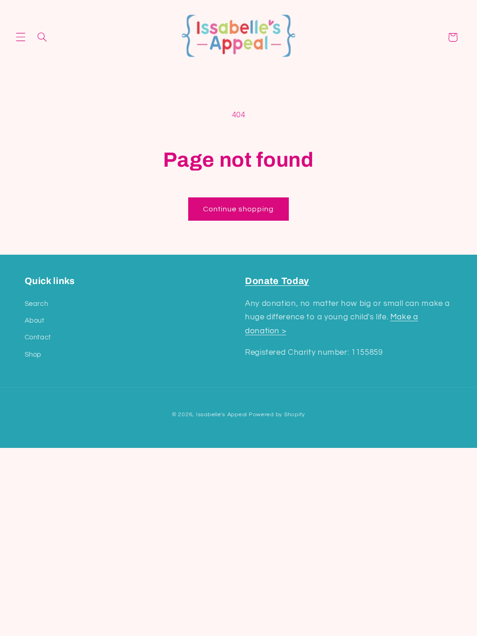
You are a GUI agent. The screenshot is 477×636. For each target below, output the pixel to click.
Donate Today (277, 281)
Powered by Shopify (277, 414)
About (35, 320)
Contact (38, 337)
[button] (20, 37)
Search (36, 303)
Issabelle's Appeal (221, 414)
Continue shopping (238, 209)
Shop (33, 354)
